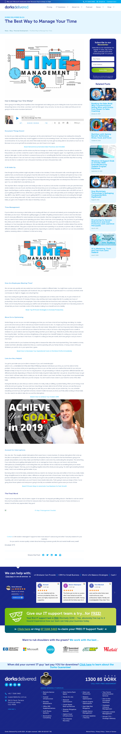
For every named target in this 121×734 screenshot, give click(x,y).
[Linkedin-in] (15, 684)
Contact (9, 537)
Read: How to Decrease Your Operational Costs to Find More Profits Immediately (44, 351)
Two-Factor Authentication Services (107, 693)
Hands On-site (68, 697)
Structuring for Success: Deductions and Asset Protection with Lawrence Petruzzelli (102, 223)
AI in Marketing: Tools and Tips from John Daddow (101, 250)
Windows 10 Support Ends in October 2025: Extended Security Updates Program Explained (102, 164)
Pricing (49, 7)
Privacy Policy (100, 731)
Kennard (45, 585)
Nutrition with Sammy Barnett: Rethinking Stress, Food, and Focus (101, 136)
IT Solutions (60, 7)
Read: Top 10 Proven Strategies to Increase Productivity (44, 310)
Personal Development (21, 30)
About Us (75, 7)
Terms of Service (111, 731)
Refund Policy (90, 731)
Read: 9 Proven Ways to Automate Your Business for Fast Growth (44, 486)
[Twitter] (10, 684)
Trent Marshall (99, 585)
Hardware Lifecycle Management (107, 707)
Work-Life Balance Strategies (68, 575)
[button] (5, 1)
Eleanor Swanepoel (75, 585)
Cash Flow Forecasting (94, 575)
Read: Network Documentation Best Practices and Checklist (44, 147)
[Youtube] (19, 684)
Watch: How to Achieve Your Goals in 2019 (44, 397)
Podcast (89, 7)
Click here (23, 629)
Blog (11, 30)
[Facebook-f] (6, 684)
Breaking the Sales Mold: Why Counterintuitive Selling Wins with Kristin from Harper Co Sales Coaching (102, 107)
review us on (17, 597)
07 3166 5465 (49, 629)
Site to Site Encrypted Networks (106, 700)
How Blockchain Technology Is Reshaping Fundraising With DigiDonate (102, 194)
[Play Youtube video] (44, 421)
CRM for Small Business (42, 575)
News (98, 7)
